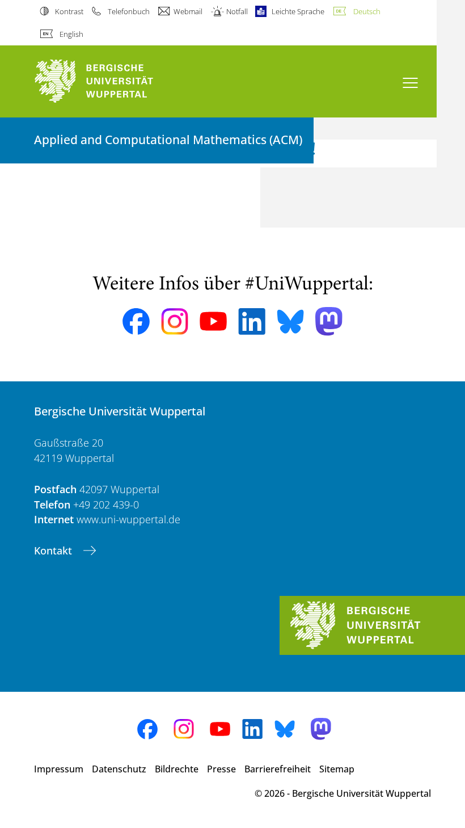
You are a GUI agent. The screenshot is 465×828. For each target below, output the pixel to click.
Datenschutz (119, 769)
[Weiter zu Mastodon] (329, 321)
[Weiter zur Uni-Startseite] (113, 81)
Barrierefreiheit (277, 769)
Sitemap (336, 769)
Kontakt (54, 550)
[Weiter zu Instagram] (174, 321)
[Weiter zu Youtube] (213, 321)
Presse (221, 769)
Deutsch (366, 11)
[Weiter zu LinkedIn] (251, 321)
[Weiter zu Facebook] (136, 321)
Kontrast (69, 11)
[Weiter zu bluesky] (290, 321)
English (71, 34)
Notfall (237, 11)
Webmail (188, 11)
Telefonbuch (128, 11)
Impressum (58, 769)
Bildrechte (176, 769)
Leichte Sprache (298, 11)
